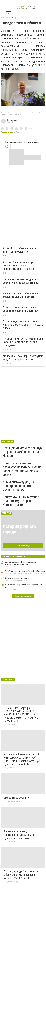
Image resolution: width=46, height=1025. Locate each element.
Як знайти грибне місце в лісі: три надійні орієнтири (21, 250)
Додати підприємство (23, 596)
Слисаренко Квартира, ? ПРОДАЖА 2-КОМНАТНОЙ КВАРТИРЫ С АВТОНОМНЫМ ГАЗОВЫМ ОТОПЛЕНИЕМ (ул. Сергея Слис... (21, 714)
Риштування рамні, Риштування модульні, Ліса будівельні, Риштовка (20, 835)
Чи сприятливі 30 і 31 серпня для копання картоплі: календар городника (23, 342)
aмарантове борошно (17, 797)
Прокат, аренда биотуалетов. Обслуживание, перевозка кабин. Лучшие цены (21, 875)
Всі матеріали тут (23, 546)
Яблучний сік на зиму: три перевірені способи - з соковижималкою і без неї (18, 265)
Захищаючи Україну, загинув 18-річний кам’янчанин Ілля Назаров (22, 451)
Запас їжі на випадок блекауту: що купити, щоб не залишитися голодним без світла (22, 468)
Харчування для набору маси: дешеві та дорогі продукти (21, 295)
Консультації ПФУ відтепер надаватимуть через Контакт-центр (21, 500)
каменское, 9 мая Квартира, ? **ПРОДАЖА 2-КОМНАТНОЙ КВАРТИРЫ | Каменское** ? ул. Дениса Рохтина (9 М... (22, 759)
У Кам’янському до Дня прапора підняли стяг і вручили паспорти (19, 485)
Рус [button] (8, 13)
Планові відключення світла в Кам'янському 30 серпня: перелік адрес (23, 325)
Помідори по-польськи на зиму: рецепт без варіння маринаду (22, 309)
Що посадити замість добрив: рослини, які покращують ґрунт (22, 281)
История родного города (19, 529)
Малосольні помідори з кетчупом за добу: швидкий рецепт (23, 357)
